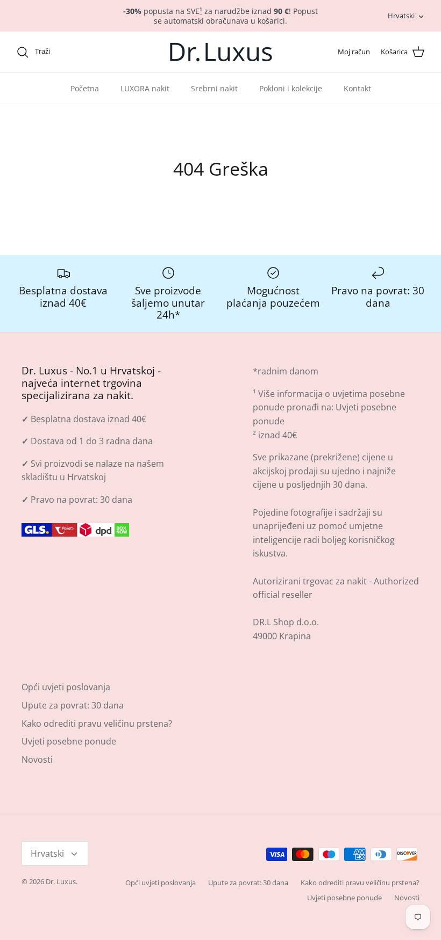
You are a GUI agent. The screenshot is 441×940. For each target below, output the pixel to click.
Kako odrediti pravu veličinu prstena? (97, 723)
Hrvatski (401, 15)
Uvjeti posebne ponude (69, 741)
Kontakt (357, 88)
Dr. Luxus (61, 881)
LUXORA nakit (144, 88)
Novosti (37, 759)
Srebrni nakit (214, 88)
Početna (84, 88)
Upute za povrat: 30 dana (73, 705)
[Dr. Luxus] (220, 52)
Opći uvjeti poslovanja (66, 687)
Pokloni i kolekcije (290, 88)
